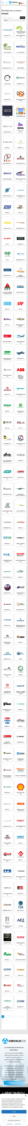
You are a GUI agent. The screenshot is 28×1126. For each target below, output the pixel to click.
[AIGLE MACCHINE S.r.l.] (7, 336)
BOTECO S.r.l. (7, 394)
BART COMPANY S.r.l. (7, 163)
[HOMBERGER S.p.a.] (7, 522)
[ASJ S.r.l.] (21, 422)
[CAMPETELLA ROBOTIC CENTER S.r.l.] (21, 489)
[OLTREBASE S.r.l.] (21, 736)
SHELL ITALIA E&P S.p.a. (20, 793)
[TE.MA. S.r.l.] (7, 303)
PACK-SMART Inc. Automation (7, 643)
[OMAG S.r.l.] (21, 721)
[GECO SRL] (7, 111)
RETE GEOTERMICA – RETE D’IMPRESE (7, 776)
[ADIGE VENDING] (21, 62)
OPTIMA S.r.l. (20, 577)
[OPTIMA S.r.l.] (21, 572)
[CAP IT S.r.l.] (21, 207)
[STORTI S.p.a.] (21, 970)
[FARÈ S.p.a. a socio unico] (7, 854)
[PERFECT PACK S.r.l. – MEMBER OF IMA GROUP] (21, 319)
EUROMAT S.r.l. (20, 1006)
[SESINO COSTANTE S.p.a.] (21, 937)
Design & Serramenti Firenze (20, 100)
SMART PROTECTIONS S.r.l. (21, 180)
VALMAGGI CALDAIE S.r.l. (20, 444)
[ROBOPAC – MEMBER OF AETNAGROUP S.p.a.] (21, 686)
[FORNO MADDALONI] (21, 111)
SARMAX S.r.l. (21, 244)
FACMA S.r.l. (20, 709)
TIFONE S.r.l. (20, 527)
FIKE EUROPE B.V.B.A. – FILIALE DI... (7, 710)
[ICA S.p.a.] (21, 985)
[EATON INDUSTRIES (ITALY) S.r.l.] (7, 555)
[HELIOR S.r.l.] (7, 142)
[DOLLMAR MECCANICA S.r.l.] (7, 505)
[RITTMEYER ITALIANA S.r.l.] (21, 389)
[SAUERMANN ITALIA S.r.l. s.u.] (21, 190)
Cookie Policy (9, 1124)
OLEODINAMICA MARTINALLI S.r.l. (7, 692)
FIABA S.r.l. (7, 959)
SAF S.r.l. (21, 309)
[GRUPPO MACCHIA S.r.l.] (7, 370)
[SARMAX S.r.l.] (21, 238)
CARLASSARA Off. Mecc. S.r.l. (20, 593)
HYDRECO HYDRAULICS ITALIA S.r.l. (7, 1008)
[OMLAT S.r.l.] (7, 985)
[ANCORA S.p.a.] (7, 620)
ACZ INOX (20, 926)
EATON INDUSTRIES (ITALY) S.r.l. (7, 561)
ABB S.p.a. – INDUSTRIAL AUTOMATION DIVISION (21, 377)
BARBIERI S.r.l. (7, 726)
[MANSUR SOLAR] (7, 937)
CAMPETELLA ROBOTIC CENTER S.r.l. (21, 495)
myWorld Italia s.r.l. (7, 132)
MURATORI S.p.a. (7, 659)
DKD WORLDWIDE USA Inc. (20, 827)
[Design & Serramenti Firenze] (21, 94)
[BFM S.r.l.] (21, 854)
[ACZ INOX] (21, 920)
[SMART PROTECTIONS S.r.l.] (21, 173)
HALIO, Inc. (7, 809)
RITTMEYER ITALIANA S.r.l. (20, 395)
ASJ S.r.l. (21, 428)
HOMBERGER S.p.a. (7, 527)
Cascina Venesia (7, 52)
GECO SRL (7, 116)
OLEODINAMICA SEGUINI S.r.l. (20, 759)
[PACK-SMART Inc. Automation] (7, 637)
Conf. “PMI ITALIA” (21, 52)
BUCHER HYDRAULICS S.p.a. (20, 561)
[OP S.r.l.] (7, 254)
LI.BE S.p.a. (20, 843)
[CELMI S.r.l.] (7, 207)
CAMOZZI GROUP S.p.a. (7, 844)
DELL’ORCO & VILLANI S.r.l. (7, 478)
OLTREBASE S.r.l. (20, 742)
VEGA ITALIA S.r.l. (7, 228)
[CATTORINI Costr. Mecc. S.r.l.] (21, 406)
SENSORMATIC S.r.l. (20, 228)
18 (22, 1016)
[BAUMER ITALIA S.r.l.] (21, 254)
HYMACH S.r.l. (7, 792)
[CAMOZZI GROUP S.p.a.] (7, 837)
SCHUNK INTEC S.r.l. (7, 275)
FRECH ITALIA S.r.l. (21, 292)
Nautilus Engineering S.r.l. (20, 36)
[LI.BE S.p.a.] (21, 837)
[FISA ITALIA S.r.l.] (21, 905)
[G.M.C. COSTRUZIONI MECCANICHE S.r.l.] (7, 455)
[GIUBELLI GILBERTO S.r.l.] (21, 538)
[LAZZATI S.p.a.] (21, 472)
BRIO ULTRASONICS (7, 179)
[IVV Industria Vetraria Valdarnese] (7, 920)
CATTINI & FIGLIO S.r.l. (7, 195)
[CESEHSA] (21, 669)
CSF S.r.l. (7, 244)
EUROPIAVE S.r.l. (20, 358)
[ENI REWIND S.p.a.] (7, 438)
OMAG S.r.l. (20, 726)
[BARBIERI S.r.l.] (7, 721)
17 (19, 1016)
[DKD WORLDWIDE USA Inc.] (21, 821)
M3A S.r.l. (21, 132)
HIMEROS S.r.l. (21, 147)
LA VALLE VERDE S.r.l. (20, 511)
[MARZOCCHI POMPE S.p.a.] (21, 871)
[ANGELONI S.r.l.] (7, 604)
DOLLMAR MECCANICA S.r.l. (7, 512)
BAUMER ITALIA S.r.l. (20, 259)
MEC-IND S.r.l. (21, 893)
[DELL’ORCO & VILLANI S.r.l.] (7, 472)
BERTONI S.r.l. (7, 543)
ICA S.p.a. (21, 991)
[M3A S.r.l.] (21, 126)
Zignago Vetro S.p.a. (7, 826)
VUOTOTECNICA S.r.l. (20, 163)
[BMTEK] (21, 653)
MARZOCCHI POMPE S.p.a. (20, 877)
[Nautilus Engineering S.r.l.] (21, 30)
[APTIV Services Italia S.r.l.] (7, 888)
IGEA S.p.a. (7, 428)
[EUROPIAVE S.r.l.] (21, 353)
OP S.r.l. (7, 259)
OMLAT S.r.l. (7, 991)
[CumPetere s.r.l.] (7, 30)
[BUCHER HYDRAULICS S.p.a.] (21, 555)
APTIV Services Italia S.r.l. (7, 894)
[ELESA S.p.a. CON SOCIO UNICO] (21, 804)
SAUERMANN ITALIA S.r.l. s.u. (20, 196)
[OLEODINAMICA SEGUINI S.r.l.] (21, 753)
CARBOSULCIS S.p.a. (7, 494)
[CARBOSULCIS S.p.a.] (7, 489)
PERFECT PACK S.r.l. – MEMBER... (20, 325)
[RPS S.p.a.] (7, 319)
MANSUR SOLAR (7, 942)
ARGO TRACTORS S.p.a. (7, 675)
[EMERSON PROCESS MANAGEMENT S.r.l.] (21, 620)
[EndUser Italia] (7, 78)
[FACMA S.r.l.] (21, 704)
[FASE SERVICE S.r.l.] (21, 604)
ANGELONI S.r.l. (7, 609)
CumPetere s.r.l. (7, 35)
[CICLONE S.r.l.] (21, 455)
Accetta (14, 1112)
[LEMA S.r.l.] (21, 637)
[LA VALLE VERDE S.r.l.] (21, 505)
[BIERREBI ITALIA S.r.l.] (7, 905)
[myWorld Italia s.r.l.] (7, 126)
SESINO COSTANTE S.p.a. (20, 943)
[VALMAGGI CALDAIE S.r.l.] (21, 438)
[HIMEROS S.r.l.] (21, 142)
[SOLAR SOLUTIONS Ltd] (21, 954)
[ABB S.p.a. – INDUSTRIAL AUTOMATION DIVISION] (21, 370)
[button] (25, 1096)
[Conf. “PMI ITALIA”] (21, 47)
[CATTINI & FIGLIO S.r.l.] (7, 190)
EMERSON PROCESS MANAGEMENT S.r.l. (20, 626)
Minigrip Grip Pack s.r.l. (7, 68)
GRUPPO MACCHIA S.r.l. (7, 376)
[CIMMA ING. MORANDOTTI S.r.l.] (7, 736)
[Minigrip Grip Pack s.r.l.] (7, 62)
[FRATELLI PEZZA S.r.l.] (7, 871)
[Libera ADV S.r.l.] (7, 94)
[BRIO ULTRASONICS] (7, 173)
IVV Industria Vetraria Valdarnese (7, 927)
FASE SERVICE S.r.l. (20, 609)
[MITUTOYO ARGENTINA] (21, 770)
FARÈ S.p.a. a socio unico (7, 860)
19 (3, 1019)
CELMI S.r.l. (7, 212)
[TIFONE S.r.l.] (21, 522)
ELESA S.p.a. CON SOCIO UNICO (20, 810)
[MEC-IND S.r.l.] (21, 888)
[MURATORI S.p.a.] (7, 653)
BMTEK (20, 659)
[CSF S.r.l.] (7, 238)
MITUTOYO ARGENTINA (21, 775)
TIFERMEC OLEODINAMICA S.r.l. (20, 276)
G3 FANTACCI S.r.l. (7, 593)
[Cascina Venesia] (7, 47)
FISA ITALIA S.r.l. (20, 910)
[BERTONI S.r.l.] (7, 538)
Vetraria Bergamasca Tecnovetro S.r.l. (7, 359)
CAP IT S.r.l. (20, 212)
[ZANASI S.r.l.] (7, 970)
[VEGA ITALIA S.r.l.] (7, 223)
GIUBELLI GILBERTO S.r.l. (20, 544)
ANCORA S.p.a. (7, 625)
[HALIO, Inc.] (7, 804)
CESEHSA (21, 674)
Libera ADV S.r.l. (7, 99)
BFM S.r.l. (21, 859)
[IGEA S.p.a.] (7, 422)
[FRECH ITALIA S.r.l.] (21, 287)
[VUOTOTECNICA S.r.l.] (21, 158)
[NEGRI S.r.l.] (7, 406)
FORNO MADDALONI (20, 116)
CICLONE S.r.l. (21, 460)
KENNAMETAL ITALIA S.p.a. (7, 759)
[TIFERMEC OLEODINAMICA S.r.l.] (21, 270)
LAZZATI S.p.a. (20, 477)
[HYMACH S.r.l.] (7, 787)
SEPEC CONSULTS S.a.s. (21, 342)
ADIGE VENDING (20, 68)
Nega (14, 1116)
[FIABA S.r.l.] (7, 954)
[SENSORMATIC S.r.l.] (21, 223)
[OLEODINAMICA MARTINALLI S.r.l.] (7, 686)
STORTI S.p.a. (21, 975)
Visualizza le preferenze (14, 1120)
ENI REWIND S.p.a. (7, 443)
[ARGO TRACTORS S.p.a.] (7, 669)
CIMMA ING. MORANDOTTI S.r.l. (7, 743)
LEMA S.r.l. (20, 642)
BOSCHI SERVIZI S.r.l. (7, 577)
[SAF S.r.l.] (21, 303)
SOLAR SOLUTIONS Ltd (21, 959)
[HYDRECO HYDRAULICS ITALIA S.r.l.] (7, 1001)
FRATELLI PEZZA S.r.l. (7, 876)
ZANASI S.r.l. (7, 975)
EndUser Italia (7, 83)
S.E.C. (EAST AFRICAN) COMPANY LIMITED (7, 293)
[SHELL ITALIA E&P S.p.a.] (21, 787)
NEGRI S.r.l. (7, 411)
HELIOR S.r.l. (7, 147)
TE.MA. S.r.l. (7, 309)
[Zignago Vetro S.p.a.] (7, 821)
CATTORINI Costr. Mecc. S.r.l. (20, 412)
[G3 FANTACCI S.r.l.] (7, 587)
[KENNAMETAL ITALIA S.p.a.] (7, 753)
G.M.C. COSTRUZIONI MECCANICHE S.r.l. (7, 461)
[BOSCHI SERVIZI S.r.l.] (7, 572)
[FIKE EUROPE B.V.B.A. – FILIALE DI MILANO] (7, 704)
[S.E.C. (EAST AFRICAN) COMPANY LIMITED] (7, 287)
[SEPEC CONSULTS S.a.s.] (21, 336)
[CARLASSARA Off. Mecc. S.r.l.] (21, 587)
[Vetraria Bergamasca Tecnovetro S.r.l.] (7, 353)
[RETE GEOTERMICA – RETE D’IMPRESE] (7, 770)
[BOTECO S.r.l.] (7, 389)
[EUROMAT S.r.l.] (21, 1001)
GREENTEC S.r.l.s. (20, 83)
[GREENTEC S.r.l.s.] (21, 78)
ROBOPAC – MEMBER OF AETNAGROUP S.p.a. (20, 692)
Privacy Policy (18, 1124)
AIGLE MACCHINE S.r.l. (7, 341)
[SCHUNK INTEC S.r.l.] (7, 270)
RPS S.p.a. (7, 324)
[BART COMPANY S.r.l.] (7, 158)
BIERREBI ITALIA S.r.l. (7, 910)
